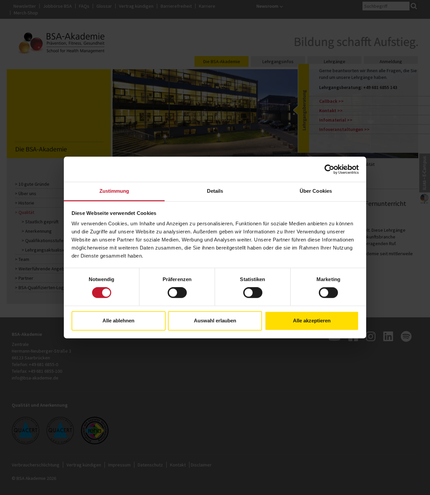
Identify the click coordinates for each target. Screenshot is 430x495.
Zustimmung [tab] (114, 191)
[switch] (177, 292)
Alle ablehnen (118, 320)
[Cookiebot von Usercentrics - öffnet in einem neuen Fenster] (329, 169)
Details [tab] (215, 191)
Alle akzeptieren (312, 320)
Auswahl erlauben (215, 320)
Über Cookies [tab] (316, 191)
